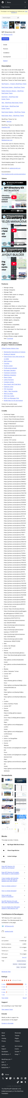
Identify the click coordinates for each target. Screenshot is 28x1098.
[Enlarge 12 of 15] (24, 809)
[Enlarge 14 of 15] (24, 824)
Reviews (5, 49)
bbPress (5, 1065)
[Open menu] (25, 2)
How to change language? (9, 891)
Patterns (17, 1041)
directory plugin (22, 964)
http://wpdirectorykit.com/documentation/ (14, 174)
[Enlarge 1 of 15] (11, 780)
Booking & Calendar (9, 354)
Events (17, 1049)
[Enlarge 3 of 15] (11, 793)
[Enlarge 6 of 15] (11, 815)
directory (15, 964)
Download (5, 38)
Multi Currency (8, 361)
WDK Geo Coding (9, 396)
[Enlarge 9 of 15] (24, 786)
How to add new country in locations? (7, 895)
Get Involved (18, 1046)
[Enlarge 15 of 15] (24, 830)
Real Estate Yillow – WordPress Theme (13, 115)
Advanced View (6, 971)
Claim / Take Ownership (10, 391)
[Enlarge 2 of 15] (11, 785)
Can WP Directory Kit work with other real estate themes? (10, 901)
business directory (21, 961)
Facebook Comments (10, 373)
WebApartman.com (7, 140)
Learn (3, 1046)
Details (5, 44)
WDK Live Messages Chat (11, 398)
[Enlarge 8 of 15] (24, 780)
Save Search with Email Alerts (12, 384)
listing (18, 967)
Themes (17, 1035)
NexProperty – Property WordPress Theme (14, 84)
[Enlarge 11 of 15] (24, 800)
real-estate (23, 967)
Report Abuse (8, 377)
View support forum (7, 1009)
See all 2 (24, 957)
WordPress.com (7, 1059)
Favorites (6, 363)
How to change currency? (9, 886)
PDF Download (8, 389)
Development (7, 56)
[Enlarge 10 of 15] (24, 794)
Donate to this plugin (7, 1023)
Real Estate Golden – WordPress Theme (13, 87)
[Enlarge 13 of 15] (24, 816)
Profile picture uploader (10, 368)
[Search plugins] (18, 17)
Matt (4, 1062)
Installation (6, 52)
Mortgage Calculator (10, 370)
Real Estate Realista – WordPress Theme (13, 112)
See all (24, 998)
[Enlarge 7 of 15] (11, 828)
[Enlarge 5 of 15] (11, 807)
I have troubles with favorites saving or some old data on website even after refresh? (10, 879)
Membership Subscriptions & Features (14, 352)
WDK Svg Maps (8, 393)
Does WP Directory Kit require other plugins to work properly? (10, 873)
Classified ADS (6, 127)
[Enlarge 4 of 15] (11, 799)
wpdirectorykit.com (14, 168)
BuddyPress (6, 1067)
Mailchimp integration (10, 375)
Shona (7, 1074)
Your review (5, 998)
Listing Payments (9, 379)
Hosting (4, 1038)
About (3, 1033)
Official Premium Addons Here (10, 348)
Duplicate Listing (8, 386)
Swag (17, 1054)
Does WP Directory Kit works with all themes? (8, 867)
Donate (18, 1051)
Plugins (17, 1038)
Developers (5, 1051)
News (3, 1035)
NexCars (9, 121)
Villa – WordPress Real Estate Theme (12, 102)
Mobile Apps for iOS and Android (13, 400)
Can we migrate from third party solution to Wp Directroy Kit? (11, 907)
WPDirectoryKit (8, 34)
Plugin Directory (6, 7)
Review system (8, 366)
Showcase (18, 1033)
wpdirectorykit (9, 931)
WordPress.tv (6, 1054)
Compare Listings (9, 382)
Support (5, 60)
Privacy (4, 1041)
